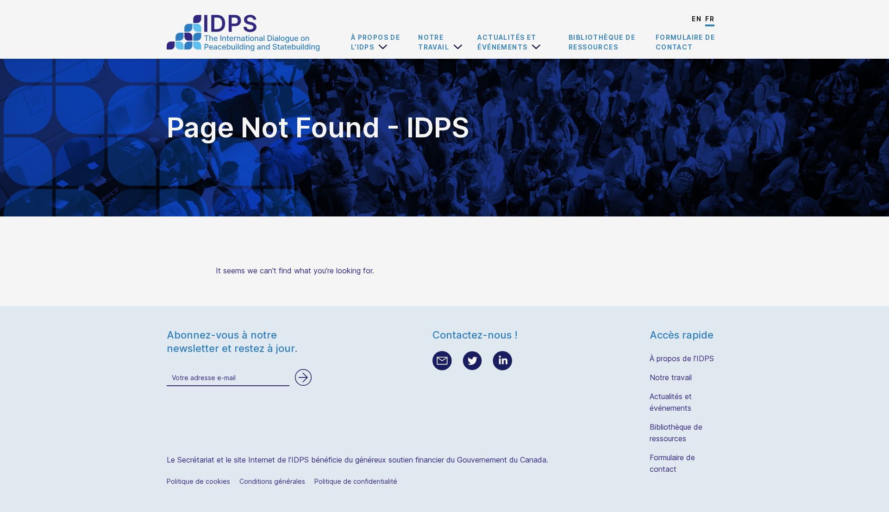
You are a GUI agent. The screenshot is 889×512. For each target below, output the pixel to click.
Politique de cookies (198, 481)
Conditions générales (272, 481)
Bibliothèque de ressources (602, 42)
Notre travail (433, 42)
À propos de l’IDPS (375, 42)
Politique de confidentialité (355, 481)
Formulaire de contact (685, 42)
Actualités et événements (506, 42)
